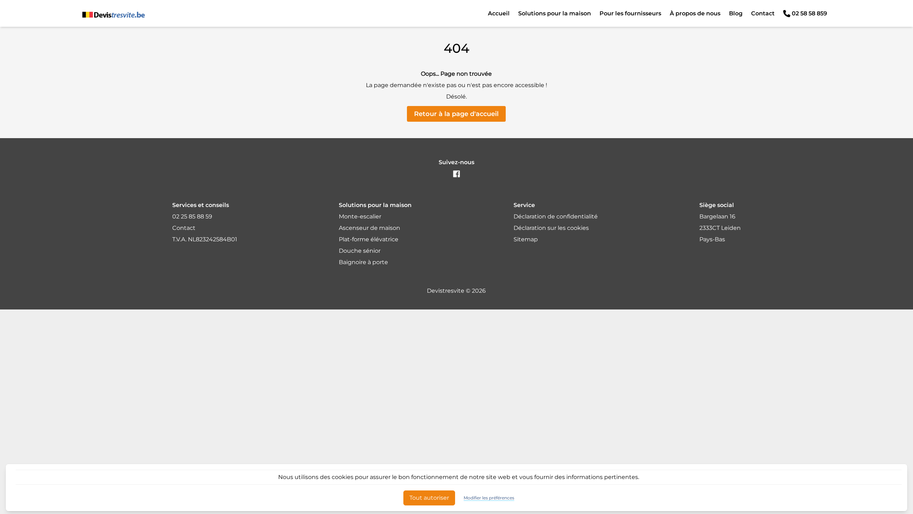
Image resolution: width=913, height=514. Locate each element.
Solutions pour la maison (554, 13)
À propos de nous (695, 13)
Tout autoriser (429, 497)
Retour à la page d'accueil (456, 114)
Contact (763, 13)
